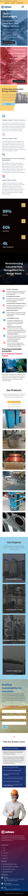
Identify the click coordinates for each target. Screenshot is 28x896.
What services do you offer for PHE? (10, 767)
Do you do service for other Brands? (10, 748)
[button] (14, 748)
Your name (4, 709)
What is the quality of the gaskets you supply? (13, 778)
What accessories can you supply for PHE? (12, 770)
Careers (13, 3)
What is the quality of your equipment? (11, 781)
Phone (3, 720)
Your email (4, 715)
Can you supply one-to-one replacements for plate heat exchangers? (12, 785)
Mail (5, 887)
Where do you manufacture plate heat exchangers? (11, 774)
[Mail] (2, 888)
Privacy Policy (20, 3)
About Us (7, 3)
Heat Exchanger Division (14, 401)
